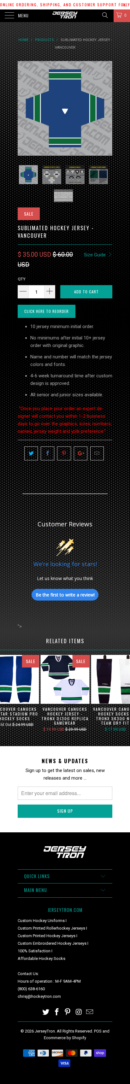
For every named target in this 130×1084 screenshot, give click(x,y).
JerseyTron (45, 1031)
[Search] (104, 15)
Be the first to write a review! (65, 595)
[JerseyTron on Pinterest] (68, 1012)
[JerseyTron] (65, 15)
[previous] (23, 108)
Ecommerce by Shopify (65, 1037)
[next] (106, 108)
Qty (22, 279)
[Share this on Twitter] (31, 453)
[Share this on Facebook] (47, 453)
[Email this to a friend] (97, 453)
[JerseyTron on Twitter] (46, 1012)
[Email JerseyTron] (90, 1012)
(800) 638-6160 (31, 988)
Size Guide (95, 255)
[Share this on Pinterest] (64, 453)
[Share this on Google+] (80, 453)
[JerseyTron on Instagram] (79, 1012)
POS (98, 1031)
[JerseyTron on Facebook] (57, 1012)
